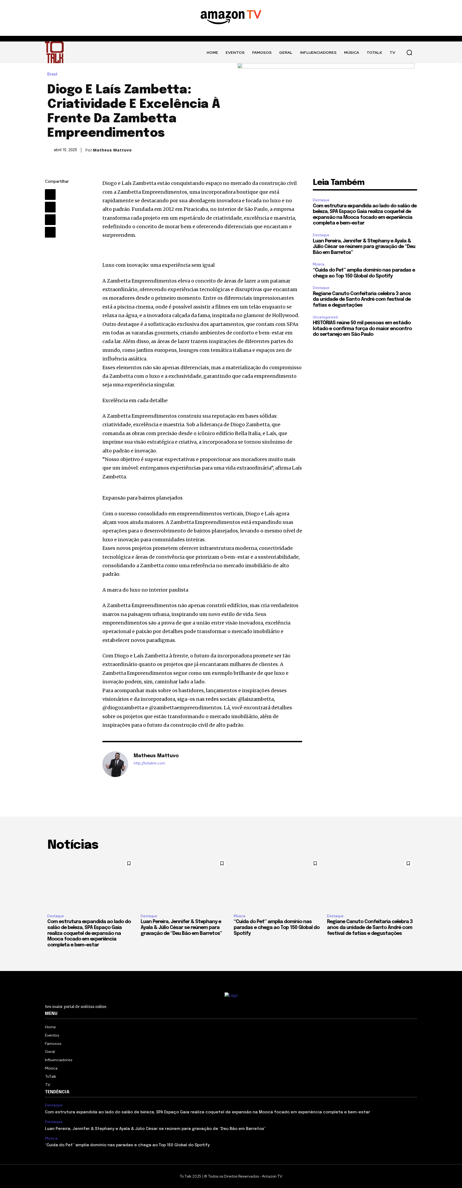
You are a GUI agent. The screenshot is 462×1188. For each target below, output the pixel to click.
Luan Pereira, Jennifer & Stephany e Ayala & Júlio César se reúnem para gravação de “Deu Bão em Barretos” (364, 247)
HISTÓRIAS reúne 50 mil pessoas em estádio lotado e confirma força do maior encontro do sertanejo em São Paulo (362, 329)
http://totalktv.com (149, 763)
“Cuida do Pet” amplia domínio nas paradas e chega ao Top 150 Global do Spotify (276, 927)
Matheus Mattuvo (112, 150)
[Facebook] (50, 194)
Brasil (52, 74)
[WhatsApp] (50, 232)
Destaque (321, 200)
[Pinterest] (50, 219)
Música (318, 264)
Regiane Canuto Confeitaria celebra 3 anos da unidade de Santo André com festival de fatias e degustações (362, 299)
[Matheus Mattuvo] (115, 764)
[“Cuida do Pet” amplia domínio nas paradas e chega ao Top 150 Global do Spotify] (278, 883)
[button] (409, 52)
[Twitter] (50, 207)
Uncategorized (325, 317)
